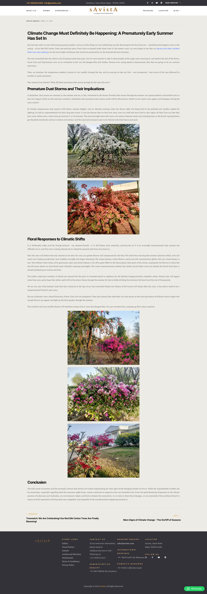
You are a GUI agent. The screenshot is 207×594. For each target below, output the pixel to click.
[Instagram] (152, 3)
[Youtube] (156, 3)
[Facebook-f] (147, 3)
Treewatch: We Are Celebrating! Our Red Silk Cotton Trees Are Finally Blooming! (64, 518)
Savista (102, 586)
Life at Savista (33, 21)
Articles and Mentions (71, 554)
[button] (173, 3)
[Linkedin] (161, 3)
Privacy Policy (68, 565)
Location (163, 11)
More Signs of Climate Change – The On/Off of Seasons (143, 518)
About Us (31, 11)
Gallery (65, 543)
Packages (148, 11)
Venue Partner (68, 547)
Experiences (61, 11)
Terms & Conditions (71, 561)
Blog (176, 11)
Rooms (46, 11)
